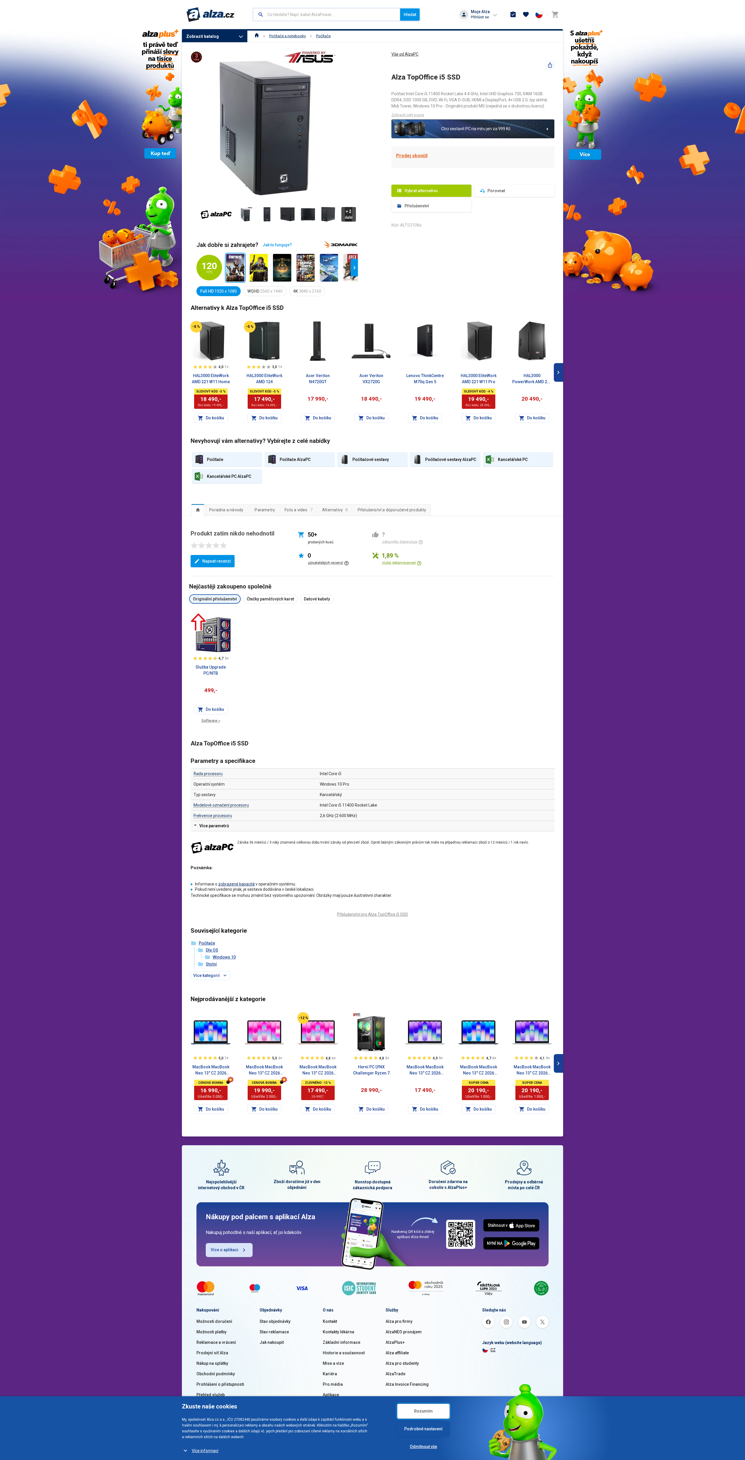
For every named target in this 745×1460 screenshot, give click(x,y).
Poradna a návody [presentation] (226, 510)
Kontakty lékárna (338, 1332)
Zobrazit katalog (202, 36)
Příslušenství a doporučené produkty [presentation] (392, 510)
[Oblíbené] (525, 14)
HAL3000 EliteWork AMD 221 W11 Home (211, 378)
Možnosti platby (211, 1332)
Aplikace (331, 1394)
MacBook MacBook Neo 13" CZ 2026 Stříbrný (425, 1070)
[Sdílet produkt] (550, 65)
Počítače (323, 36)
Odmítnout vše (423, 1446)
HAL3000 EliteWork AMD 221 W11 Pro (478, 378)
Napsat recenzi (216, 561)
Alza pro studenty (402, 1363)
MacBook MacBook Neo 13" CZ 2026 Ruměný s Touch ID (264, 1070)
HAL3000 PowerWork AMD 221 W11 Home (532, 379)
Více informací (205, 1450)
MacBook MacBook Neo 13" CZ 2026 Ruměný (317, 1070)
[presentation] (197, 510)
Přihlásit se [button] (480, 17)
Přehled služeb (210, 1394)
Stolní (211, 964)
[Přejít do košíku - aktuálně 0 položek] (554, 14)
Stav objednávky (275, 1321)
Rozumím (423, 1411)
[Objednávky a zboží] (513, 14)
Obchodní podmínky (215, 1373)
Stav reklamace (274, 1332)
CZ (493, 1350)
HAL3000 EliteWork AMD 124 (264, 378)
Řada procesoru (208, 773)
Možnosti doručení (214, 1321)
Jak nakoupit (272, 1342)
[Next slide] (354, 267)
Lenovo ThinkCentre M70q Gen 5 (425, 378)
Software (210, 720)
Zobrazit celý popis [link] (407, 115)
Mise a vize (333, 1363)
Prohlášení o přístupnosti (220, 1384)
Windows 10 (224, 957)
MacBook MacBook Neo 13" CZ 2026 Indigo (210, 1070)
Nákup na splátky (212, 1363)
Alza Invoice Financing (407, 1384)
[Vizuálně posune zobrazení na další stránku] (558, 372)
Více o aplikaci (224, 1249)
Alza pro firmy (399, 1321)
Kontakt (330, 1321)
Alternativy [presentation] (335, 510)
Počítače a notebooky (287, 36)
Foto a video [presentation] (299, 510)
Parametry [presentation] (265, 510)
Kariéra (330, 1373)
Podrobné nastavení (423, 1429)
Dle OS (212, 950)
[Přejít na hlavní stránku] (211, 14)
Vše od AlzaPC (404, 54)
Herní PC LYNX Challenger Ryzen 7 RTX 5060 (371, 1070)
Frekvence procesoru (213, 815)
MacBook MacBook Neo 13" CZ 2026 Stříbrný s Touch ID (532, 1070)
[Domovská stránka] (257, 36)
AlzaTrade (395, 1373)
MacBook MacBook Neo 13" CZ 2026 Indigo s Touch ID (478, 1070)
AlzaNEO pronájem (404, 1332)
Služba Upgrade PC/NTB (211, 670)
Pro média (333, 1384)
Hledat (410, 14)
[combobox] (326, 14)
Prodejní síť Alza (212, 1353)
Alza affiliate (397, 1353)
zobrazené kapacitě (236, 884)
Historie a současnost (344, 1353)
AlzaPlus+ (395, 1342)
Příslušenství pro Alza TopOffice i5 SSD (372, 914)
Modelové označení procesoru (221, 805)
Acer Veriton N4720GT (318, 378)
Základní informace (341, 1342)
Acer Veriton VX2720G (371, 378)
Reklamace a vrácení (216, 1342)
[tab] (197, 510)
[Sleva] (196, 327)
